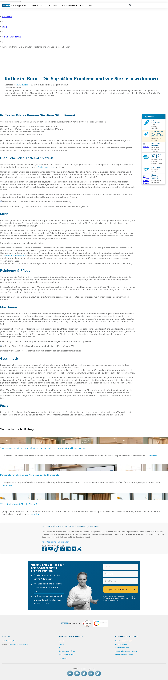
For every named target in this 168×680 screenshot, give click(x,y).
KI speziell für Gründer (156, 139)
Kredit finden (156, 167)
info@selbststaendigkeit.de (18, 644)
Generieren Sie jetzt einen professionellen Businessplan (157, 134)
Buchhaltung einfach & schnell (156, 156)
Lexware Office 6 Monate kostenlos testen (157, 161)
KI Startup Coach (155, 122)
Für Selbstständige (68, 5)
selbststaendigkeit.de (10, 641)
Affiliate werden (121, 644)
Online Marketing (46, 167)
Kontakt (62, 644)
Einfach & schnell (154, 170)
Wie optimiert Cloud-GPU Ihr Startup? (84, 505)
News (81, 5)
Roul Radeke (23, 84)
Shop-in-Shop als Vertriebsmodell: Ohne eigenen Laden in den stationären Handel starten (84, 448)
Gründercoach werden (123, 641)
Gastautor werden (122, 648)
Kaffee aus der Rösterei (15, 255)
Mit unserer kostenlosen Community (155, 149)
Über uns (62, 641)
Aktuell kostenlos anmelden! (155, 126)
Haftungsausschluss (66, 654)
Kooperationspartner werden (126, 651)
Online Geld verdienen (155, 144)
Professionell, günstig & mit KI (156, 181)
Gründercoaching (37, 5)
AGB (60, 648)
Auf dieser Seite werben (124, 654)
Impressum (63, 658)
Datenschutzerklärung (110, 600)
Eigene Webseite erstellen (155, 177)
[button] (134, 566)
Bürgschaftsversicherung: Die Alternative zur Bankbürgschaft (84, 476)
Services (89, 5)
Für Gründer (52, 5)
